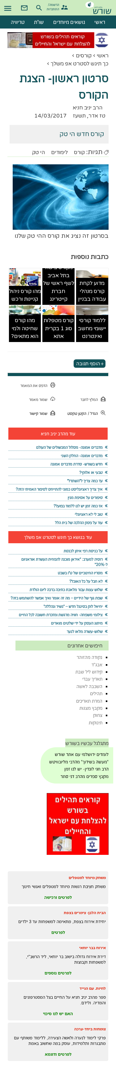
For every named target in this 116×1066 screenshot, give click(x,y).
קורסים (84, 55)
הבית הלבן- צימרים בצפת (85, 912)
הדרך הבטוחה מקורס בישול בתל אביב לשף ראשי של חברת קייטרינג (58, 275)
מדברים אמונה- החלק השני (82, 455)
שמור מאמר (38, 399)
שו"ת (39, 22)
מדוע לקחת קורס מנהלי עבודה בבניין (92, 291)
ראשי (103, 55)
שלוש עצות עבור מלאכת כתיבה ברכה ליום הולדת (66, 589)
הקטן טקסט (76, 413)
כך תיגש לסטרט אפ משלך (80, 63)
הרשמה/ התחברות (53, 6)
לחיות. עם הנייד (92, 988)
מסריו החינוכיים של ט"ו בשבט (80, 572)
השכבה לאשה (89, 686)
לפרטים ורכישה (58, 897)
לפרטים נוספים (58, 973)
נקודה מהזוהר (89, 657)
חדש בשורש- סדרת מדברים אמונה (76, 464)
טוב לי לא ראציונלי (89, 514)
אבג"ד (97, 665)
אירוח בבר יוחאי (92, 947)
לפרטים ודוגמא (58, 1054)
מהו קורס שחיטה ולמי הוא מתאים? (24, 328)
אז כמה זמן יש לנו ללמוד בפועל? (78, 506)
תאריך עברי (92, 679)
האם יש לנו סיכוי (58, 1013)
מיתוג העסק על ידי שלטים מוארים (77, 623)
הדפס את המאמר (33, 385)
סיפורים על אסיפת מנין (85, 497)
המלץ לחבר (89, 399)
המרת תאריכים (89, 701)
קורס (79, 152)
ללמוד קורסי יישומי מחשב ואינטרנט (92, 328)
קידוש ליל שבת (88, 672)
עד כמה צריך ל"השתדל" (85, 480)
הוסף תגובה (88, 363)
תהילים (96, 693)
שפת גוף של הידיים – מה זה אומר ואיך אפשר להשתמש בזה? (57, 598)
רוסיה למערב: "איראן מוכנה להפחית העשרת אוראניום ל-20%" (64, 562)
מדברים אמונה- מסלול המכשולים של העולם (69, 447)
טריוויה (18, 22)
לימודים (59, 152)
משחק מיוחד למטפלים (87, 877)
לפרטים (58, 932)
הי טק (38, 152)
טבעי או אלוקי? (91, 472)
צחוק (97, 715)
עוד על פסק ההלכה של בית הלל (79, 522)
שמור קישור (38, 413)
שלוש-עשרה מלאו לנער (85, 631)
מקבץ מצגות (90, 708)
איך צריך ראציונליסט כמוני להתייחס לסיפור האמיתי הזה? (59, 489)
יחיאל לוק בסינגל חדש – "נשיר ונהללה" (73, 606)
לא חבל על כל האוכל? (86, 581)
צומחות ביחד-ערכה (90, 1029)
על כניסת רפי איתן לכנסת (83, 550)
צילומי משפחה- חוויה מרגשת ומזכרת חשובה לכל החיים (61, 614)
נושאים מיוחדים (69, 22)
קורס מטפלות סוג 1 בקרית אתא (59, 328)
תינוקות (95, 723)
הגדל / (93, 413)
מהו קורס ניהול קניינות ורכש (25, 295)
